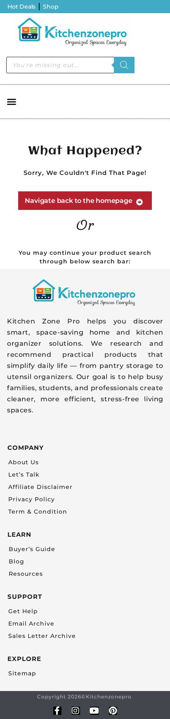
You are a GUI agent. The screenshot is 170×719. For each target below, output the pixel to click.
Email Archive (31, 623)
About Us (23, 462)
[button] (11, 101)
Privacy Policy (31, 499)
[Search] (124, 65)
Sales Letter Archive (42, 636)
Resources (26, 573)
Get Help (23, 611)
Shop (50, 6)
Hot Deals (21, 6)
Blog (16, 561)
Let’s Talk (24, 474)
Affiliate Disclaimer (40, 487)
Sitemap (22, 673)
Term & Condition (37, 511)
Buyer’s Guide (32, 549)
